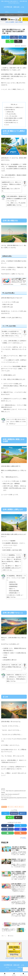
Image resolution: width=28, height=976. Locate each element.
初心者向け (11, 806)
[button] (18, 41)
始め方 (22, 806)
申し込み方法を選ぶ (11, 114)
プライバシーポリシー (14, 969)
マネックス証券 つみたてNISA (14, 22)
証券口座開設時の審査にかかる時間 (14, 118)
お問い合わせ (21, 967)
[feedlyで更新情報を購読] (7, 833)
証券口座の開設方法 (10, 109)
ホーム (7, 967)
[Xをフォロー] (20, 825)
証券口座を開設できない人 (12, 122)
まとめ (7, 124)
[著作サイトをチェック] (7, 825)
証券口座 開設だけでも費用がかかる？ (15, 107)
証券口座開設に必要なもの (12, 120)
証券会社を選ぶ (10, 111)
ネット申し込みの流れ (12, 116)
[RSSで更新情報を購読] (20, 833)
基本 (17, 806)
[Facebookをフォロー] (7, 829)
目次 (12, 104)
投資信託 (4, 806)
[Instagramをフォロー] (20, 829)
